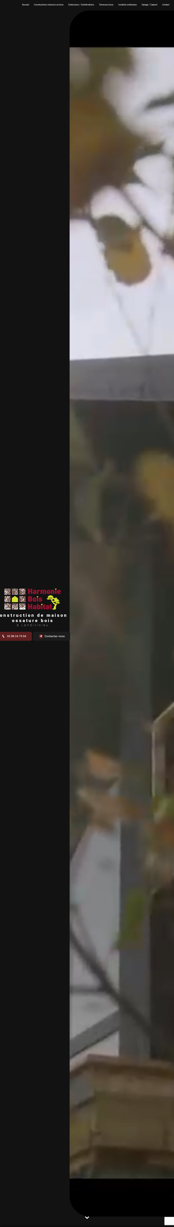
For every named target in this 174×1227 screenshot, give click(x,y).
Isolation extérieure (127, 4)
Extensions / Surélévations (81, 4)
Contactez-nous (55, 636)
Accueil (25, 4)
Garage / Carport (149, 4)
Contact (165, 4)
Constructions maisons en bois (48, 4)
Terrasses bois (106, 4)
